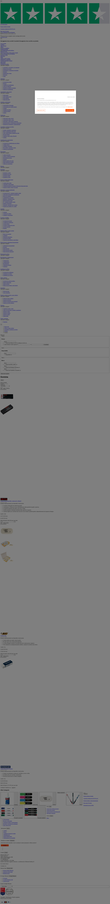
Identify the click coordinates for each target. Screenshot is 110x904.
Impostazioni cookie (41, 110)
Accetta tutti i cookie (70, 110)
